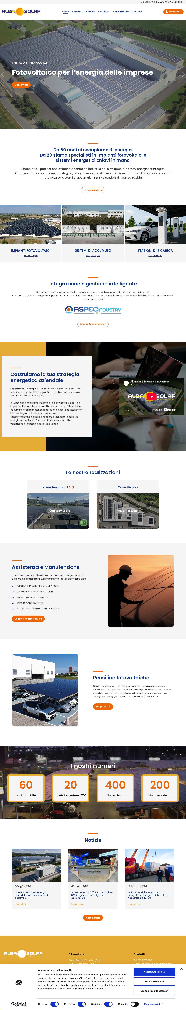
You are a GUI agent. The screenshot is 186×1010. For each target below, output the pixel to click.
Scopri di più (31, 255)
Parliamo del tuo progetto (30, 87)
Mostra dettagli (152, 1004)
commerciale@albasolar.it (157, 963)
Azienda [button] (76, 11)
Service (90, 11)
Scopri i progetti (128, 511)
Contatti (137, 11)
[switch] (82, 1004)
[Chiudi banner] (181, 969)
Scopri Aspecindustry (93, 324)
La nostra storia (93, 190)
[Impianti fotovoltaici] (23, 955)
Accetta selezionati (154, 981)
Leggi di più (21, 904)
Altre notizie (93, 917)
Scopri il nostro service (28, 618)
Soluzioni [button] (103, 11)
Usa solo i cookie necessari (154, 991)
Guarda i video (58, 511)
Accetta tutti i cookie (154, 972)
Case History (121, 11)
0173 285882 (145, 960)
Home (65, 11)
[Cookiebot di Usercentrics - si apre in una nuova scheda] (19, 1004)
